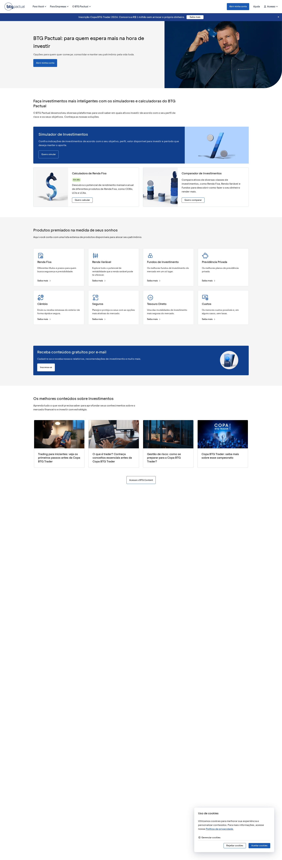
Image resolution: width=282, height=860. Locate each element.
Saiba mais (195, 17)
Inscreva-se (46, 367)
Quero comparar (193, 200)
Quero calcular (82, 200)
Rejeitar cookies (234, 845)
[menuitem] (39, 6)
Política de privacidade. (220, 828)
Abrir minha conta (238, 6)
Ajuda (256, 6)
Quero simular (48, 154)
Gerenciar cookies (210, 837)
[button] (238, 6)
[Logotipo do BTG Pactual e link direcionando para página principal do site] (14, 6)
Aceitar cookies (259, 845)
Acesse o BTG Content (141, 480)
